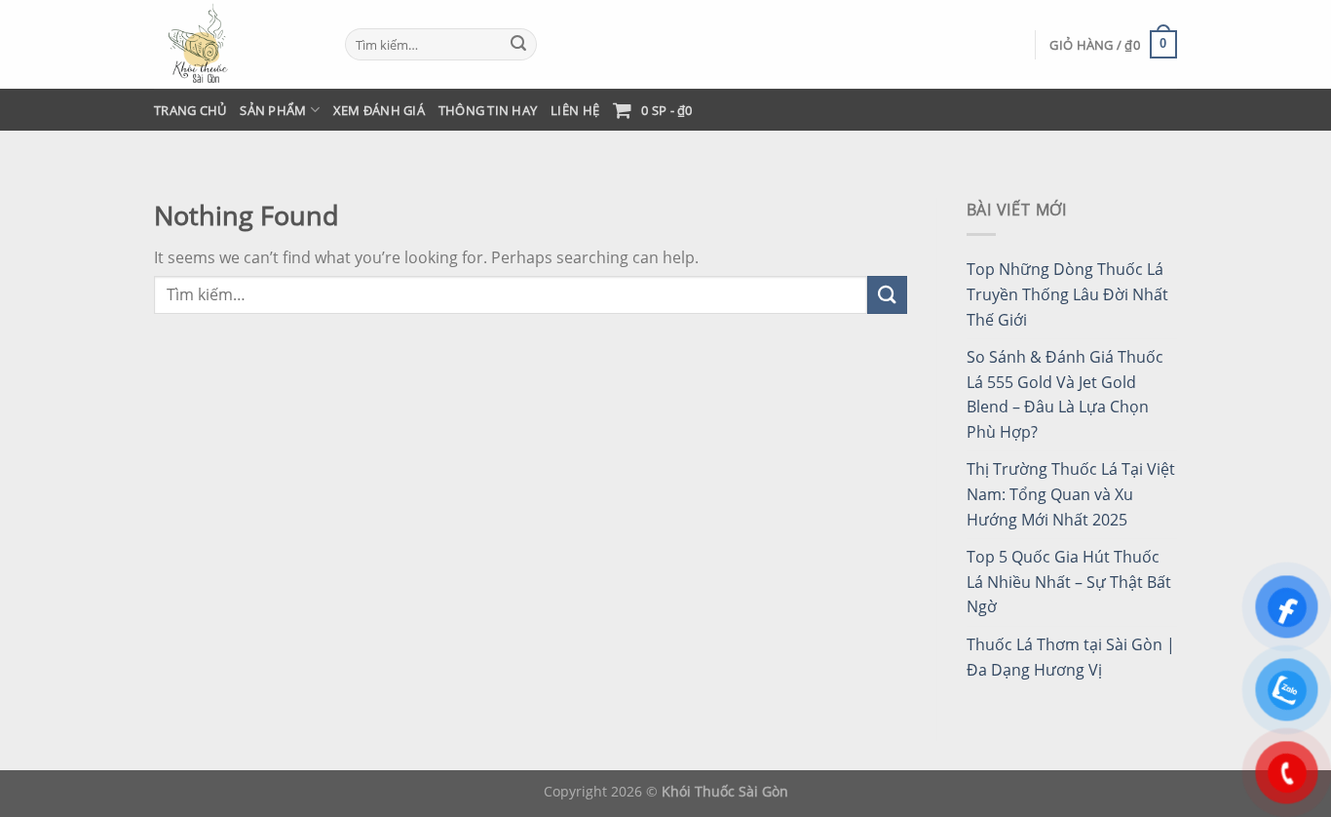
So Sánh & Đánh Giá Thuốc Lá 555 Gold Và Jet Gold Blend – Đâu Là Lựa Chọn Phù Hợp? (1065, 394)
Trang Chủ (190, 110)
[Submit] (518, 44)
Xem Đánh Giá (379, 110)
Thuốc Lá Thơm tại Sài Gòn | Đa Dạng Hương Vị (1071, 657)
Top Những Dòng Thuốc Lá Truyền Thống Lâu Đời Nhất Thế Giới (1067, 294)
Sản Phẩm (273, 110)
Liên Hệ (575, 110)
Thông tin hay (487, 110)
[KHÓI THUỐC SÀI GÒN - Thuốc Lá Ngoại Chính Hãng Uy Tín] (235, 44)
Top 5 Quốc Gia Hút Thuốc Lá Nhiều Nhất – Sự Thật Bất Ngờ (1069, 581)
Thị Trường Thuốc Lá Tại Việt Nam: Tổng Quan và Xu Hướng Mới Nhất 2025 (1071, 493)
